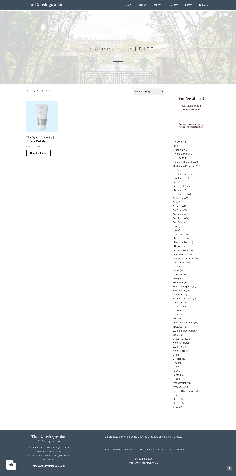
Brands (142, 5)
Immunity (173, 5)
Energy (188, 5)
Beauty (157, 5)
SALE (128, 5)
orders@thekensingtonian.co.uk (49, 466)
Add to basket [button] (40, 153)
